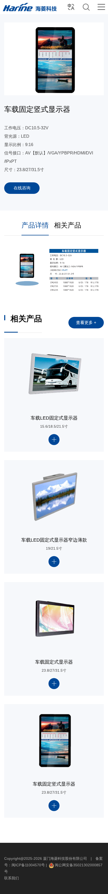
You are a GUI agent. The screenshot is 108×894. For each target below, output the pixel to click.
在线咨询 (22, 188)
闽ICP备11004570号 (28, 865)
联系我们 (11, 878)
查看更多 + (86, 322)
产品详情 (35, 225)
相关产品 (67, 225)
